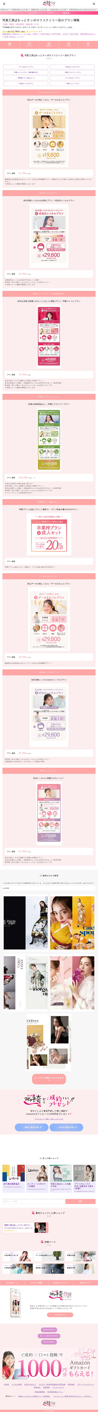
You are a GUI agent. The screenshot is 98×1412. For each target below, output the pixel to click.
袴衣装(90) (49, 46)
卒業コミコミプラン (73, 83)
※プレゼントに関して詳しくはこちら (49, 1119)
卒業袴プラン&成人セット (26, 78)
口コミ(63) (29, 46)
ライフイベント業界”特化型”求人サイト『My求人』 (72, 1396)
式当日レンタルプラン (72, 67)
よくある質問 (17, 1384)
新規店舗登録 (40, 1392)
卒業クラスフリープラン (72, 72)
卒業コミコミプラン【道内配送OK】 (26, 72)
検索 (80, 1201)
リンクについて (58, 1387)
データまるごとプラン (26, 67)
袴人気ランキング (60, 1283)
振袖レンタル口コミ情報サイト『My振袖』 (34, 1396)
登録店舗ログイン (56, 1392)
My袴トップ (13, 1283)
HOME (6, 1384)
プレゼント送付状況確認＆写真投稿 (52, 1384)
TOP (10, 46)
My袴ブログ (85, 1283)
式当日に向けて (30, 1384)
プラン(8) (68, 46)
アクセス (88, 46)
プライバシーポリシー (85, 1384)
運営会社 (37, 1387)
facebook (49, 1342)
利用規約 (71, 1384)
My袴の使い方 (60, 1315)
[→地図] (69, 27)
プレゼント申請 (36, 1283)
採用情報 (46, 1387)
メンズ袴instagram (50, 1336)
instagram (50, 1330)
